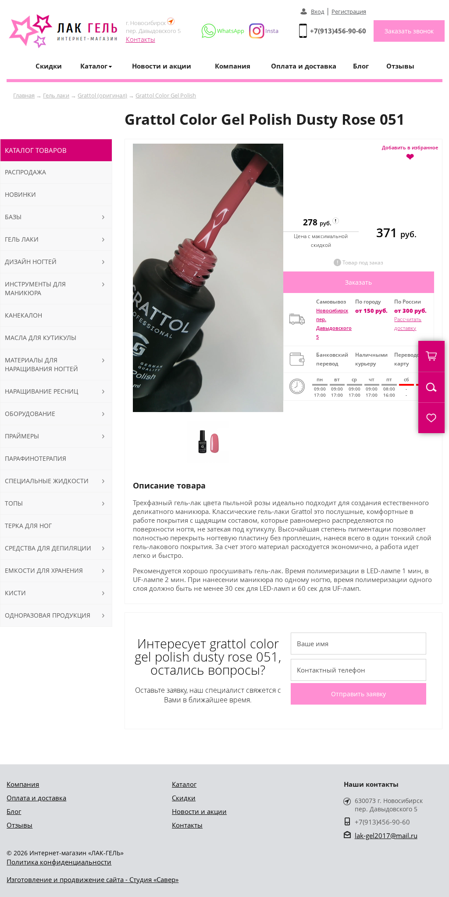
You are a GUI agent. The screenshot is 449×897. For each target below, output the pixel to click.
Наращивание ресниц (41, 391)
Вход (317, 11)
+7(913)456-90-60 (338, 30)
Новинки (20, 194)
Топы (14, 503)
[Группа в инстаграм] (260, 30)
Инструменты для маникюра (35, 288)
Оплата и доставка (303, 65)
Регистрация (348, 11)
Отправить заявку (358, 694)
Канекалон (23, 315)
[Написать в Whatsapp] (223, 30)
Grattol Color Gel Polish (165, 95)
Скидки (49, 65)
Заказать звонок (409, 31)
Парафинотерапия (35, 458)
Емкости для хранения (44, 570)
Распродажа (25, 172)
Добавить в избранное (410, 152)
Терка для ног (28, 525)
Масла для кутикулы (40, 337)
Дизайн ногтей (31, 261)
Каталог (184, 784)
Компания (232, 65)
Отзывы (400, 65)
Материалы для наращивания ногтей (41, 364)
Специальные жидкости (47, 481)
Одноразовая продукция (47, 615)
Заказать (358, 282)
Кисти (15, 593)
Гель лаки (56, 95)
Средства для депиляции (48, 548)
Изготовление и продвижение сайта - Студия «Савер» (92, 879)
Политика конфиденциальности (59, 861)
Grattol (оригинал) (102, 95)
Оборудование (30, 413)
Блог (361, 65)
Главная (24, 95)
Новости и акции (161, 65)
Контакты (140, 39)
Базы (13, 217)
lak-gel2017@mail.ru (386, 835)
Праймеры (22, 436)
